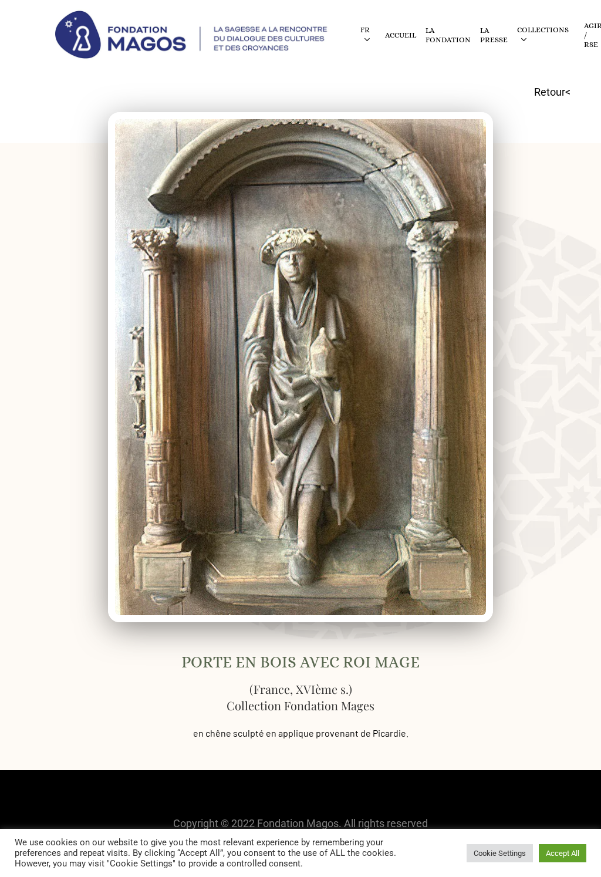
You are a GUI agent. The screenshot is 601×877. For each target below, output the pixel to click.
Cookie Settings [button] (500, 853)
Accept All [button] (562, 853)
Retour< (552, 92)
